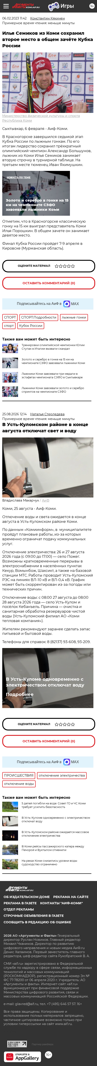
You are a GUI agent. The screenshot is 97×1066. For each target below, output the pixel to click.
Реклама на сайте (70, 897)
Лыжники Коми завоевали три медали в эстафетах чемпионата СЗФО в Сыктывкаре (52, 375)
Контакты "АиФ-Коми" (61, 903)
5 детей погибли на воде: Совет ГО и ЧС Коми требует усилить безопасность (54, 805)
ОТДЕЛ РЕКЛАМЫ (19, 909)
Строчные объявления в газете (34, 916)
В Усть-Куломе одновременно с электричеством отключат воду (45, 682)
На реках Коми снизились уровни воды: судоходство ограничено (50, 862)
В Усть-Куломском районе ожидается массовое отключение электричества (55, 833)
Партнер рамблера (42, 1044)
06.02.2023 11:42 (14, 18)
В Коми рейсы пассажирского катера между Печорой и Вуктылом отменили (53, 848)
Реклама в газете (20, 903)
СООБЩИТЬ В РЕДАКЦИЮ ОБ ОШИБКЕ (37, 922)
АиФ (45, 500)
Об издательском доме (27, 897)
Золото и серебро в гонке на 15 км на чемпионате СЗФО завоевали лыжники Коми (53, 361)
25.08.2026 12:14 (14, 414)
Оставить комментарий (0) (49, 283)
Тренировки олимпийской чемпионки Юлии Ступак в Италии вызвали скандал (53, 346)
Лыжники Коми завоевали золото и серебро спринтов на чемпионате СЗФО (53, 389)
